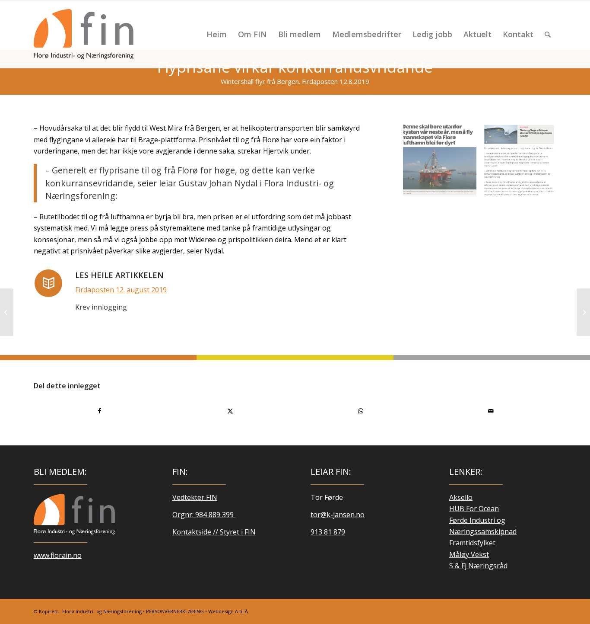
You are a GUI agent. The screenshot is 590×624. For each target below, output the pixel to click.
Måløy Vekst (469, 554)
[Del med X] (230, 411)
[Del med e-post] (491, 411)
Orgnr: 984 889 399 (203, 514)
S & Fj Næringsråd (478, 565)
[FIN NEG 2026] (74, 514)
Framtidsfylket (472, 542)
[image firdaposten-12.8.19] (443, 163)
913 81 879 (328, 532)
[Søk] (547, 34)
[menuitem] (216, 34)
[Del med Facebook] (99, 411)
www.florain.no (58, 555)
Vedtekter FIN (194, 497)
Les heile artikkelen (119, 275)
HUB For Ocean (474, 508)
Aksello (461, 497)
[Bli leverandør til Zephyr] (583, 312)
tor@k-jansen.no (338, 514)
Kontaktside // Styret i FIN (214, 532)
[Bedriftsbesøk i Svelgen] (6, 312)
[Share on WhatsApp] (360, 411)
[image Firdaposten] (523, 163)
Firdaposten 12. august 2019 (121, 289)
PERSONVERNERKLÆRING (175, 611)
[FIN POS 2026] (83, 34)
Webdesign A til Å (228, 611)
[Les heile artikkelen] (48, 283)
